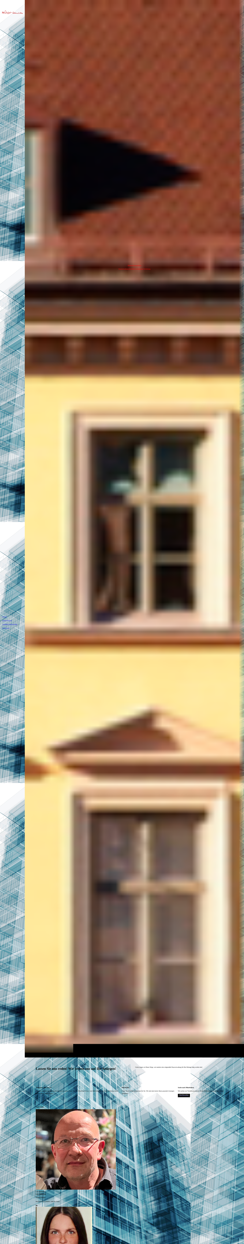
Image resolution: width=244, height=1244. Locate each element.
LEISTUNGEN (7, 621)
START (4, 617)
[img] (134, 528)
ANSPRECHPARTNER (9, 624)
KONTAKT (6, 628)
